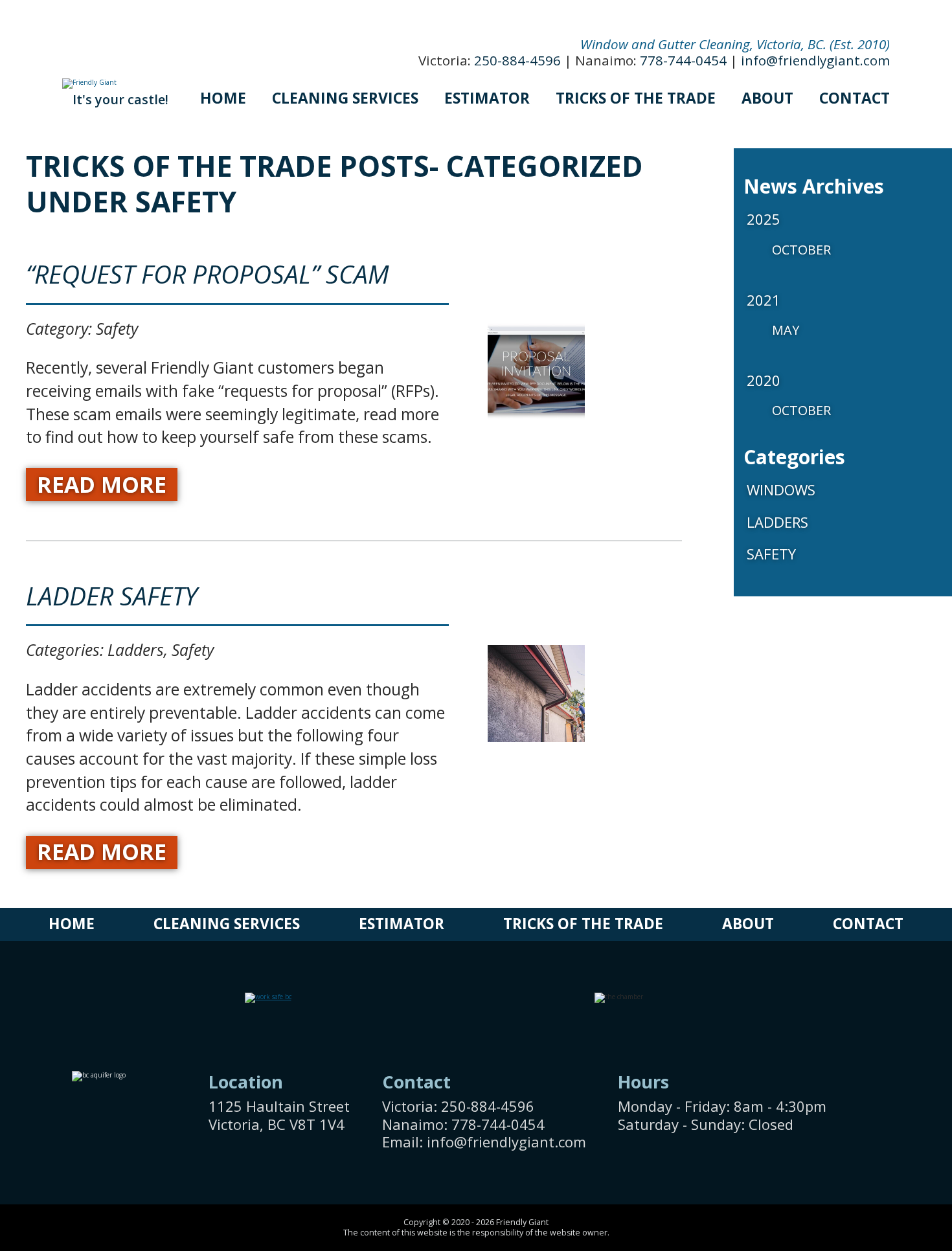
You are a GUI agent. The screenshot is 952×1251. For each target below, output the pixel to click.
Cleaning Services (345, 98)
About (767, 98)
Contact (854, 98)
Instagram (868, 1142)
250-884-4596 (517, 60)
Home (223, 98)
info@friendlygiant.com (815, 60)
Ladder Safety (112, 595)
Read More (101, 484)
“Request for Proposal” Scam (207, 273)
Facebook (868, 1101)
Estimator (487, 98)
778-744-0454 (683, 60)
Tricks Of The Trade (636, 98)
